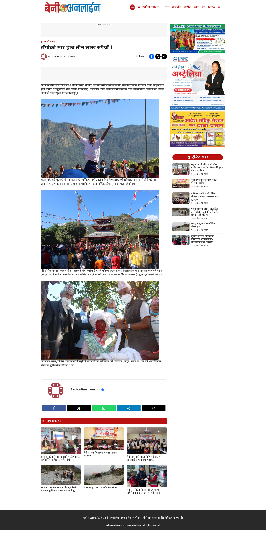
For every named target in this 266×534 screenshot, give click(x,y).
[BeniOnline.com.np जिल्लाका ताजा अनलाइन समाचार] (72, 7)
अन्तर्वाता (176, 7)
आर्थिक (187, 7)
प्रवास (196, 7)
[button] (219, 7)
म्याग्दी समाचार (50, 41)
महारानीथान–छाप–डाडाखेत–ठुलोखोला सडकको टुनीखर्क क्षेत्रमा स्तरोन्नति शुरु (60, 489)
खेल (167, 7)
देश (203, 7)
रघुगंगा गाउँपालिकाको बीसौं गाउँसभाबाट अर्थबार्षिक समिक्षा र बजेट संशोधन (60, 459)
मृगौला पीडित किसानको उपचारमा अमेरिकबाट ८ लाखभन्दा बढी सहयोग (144, 492)
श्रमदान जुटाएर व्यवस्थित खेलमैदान (100, 487)
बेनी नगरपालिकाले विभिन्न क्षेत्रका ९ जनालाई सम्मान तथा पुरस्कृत (144, 459)
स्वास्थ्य (211, 7)
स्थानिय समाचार (150, 7)
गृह (138, 7)
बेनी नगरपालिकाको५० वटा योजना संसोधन (100, 454)
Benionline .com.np (85, 390)
